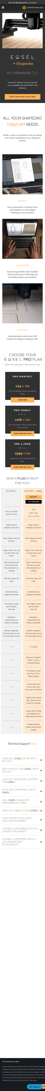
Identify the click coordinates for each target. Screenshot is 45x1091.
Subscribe (22, 400)
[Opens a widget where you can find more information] (35, 1087)
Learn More (32, 3)
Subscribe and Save (22, 433)
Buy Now (33, 497)
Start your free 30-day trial (22, 97)
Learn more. (33, 1080)
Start (33, 502)
